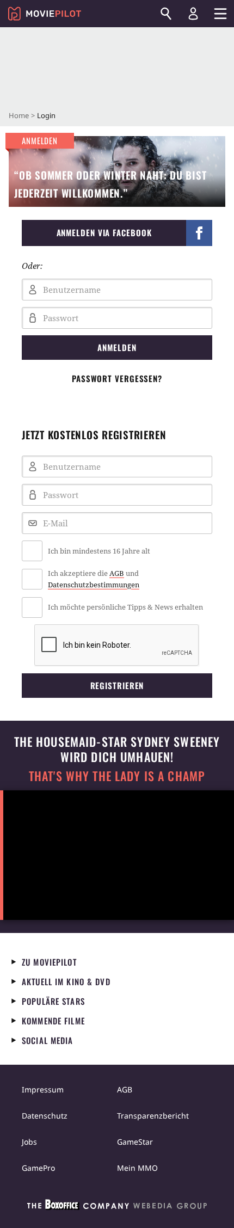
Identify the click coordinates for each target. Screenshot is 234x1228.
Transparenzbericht (153, 1115)
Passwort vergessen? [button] (117, 378)
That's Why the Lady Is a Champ (117, 776)
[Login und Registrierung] (193, 13)
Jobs (29, 1142)
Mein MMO (137, 1168)
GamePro (38, 1168)
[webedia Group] (117, 1206)
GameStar (135, 1142)
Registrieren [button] (117, 685)
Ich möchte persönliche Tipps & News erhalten (125, 607)
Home (19, 115)
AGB (116, 573)
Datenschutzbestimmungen (93, 585)
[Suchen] (166, 13)
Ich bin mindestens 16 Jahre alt (99, 551)
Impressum (43, 1089)
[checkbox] (117, 551)
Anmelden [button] (116, 347)
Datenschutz (44, 1115)
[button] (117, 233)
